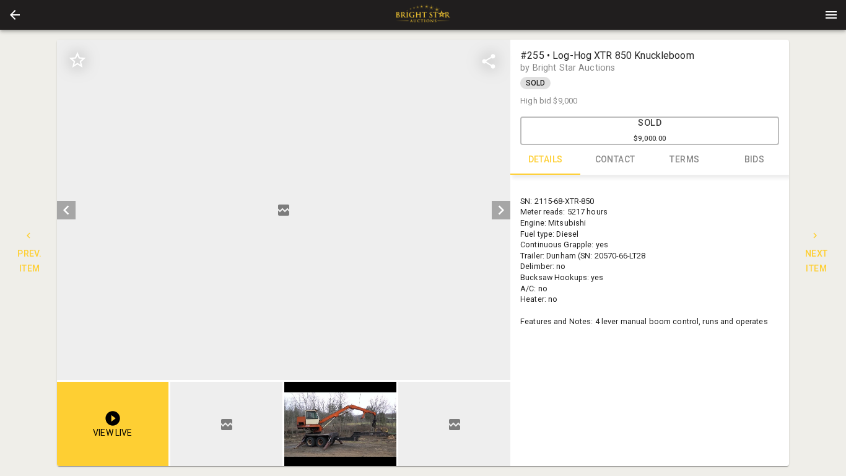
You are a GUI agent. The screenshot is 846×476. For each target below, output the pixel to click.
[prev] (66, 210)
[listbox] (283, 210)
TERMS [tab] (684, 159)
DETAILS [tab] (545, 159)
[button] (15, 15)
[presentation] (423, 15)
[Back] (15, 15)
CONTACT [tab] (615, 159)
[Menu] (831, 15)
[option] (283, 210)
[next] (501, 210)
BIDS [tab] (754, 159)
